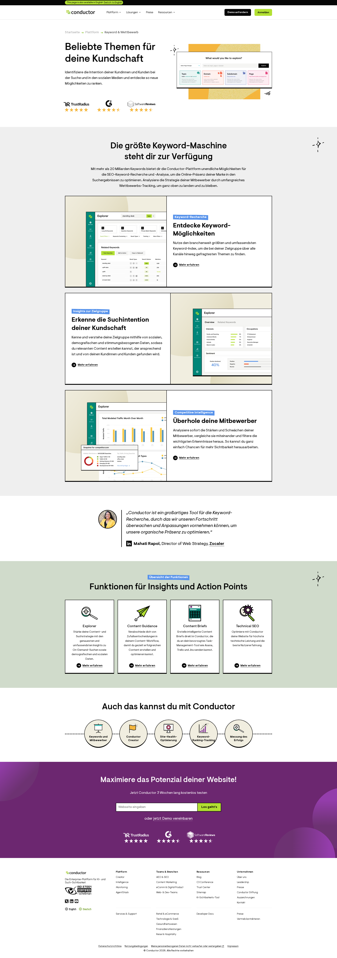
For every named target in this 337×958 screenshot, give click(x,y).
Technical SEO (247, 626)
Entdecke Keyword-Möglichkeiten (202, 230)
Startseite (72, 32)
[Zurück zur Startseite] (81, 12)
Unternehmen (245, 871)
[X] (66, 901)
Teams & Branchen (167, 871)
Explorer (89, 626)
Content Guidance (142, 626)
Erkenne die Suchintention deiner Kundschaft (110, 324)
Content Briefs (195, 626)
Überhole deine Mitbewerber (215, 421)
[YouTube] (76, 901)
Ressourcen (203, 871)
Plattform (92, 32)
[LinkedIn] (129, 543)
